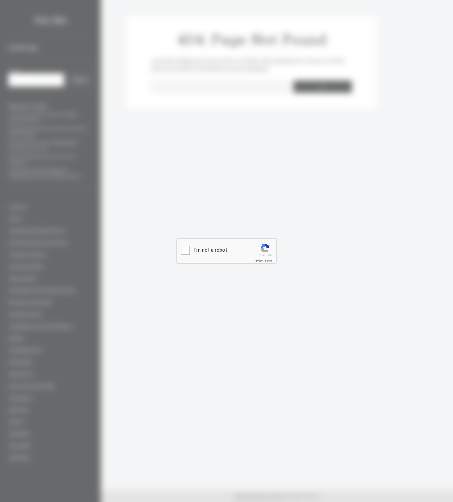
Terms (269, 260)
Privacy (259, 260)
